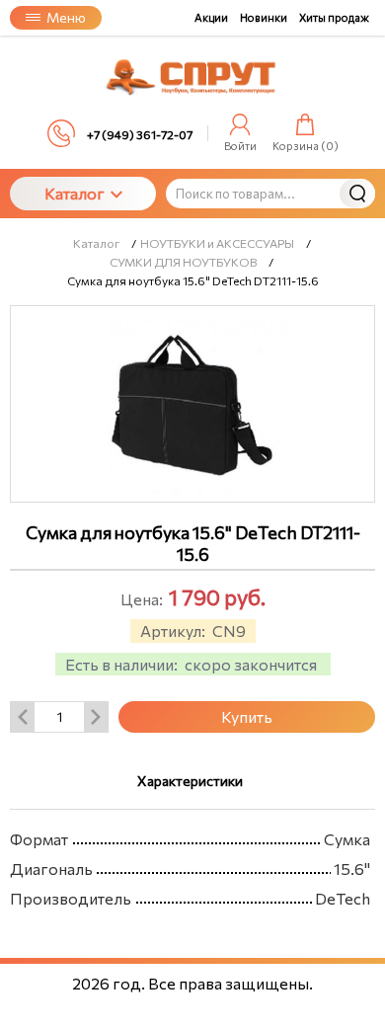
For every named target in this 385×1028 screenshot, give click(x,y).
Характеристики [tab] (190, 780)
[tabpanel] (192, 864)
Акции (211, 17)
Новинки (263, 17)
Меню (66, 17)
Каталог (74, 193)
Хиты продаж (334, 17)
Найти (357, 193)
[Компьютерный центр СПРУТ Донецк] (192, 77)
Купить (246, 716)
